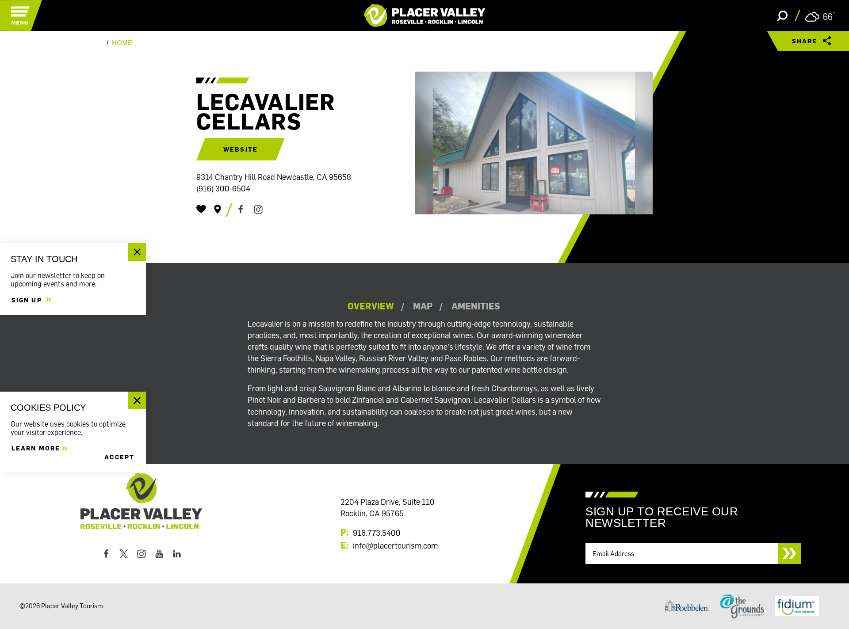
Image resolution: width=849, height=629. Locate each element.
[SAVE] (201, 209)
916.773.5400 (377, 533)
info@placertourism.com (395, 545)
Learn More (35, 448)
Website (240, 149)
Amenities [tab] (475, 306)
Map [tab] (422, 306)
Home (122, 42)
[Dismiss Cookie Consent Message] (137, 400)
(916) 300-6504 (223, 188)
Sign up (27, 299)
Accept (119, 457)
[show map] (217, 209)
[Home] (425, 15)
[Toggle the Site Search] (782, 15)
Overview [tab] (371, 306)
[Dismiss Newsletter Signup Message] (137, 252)
